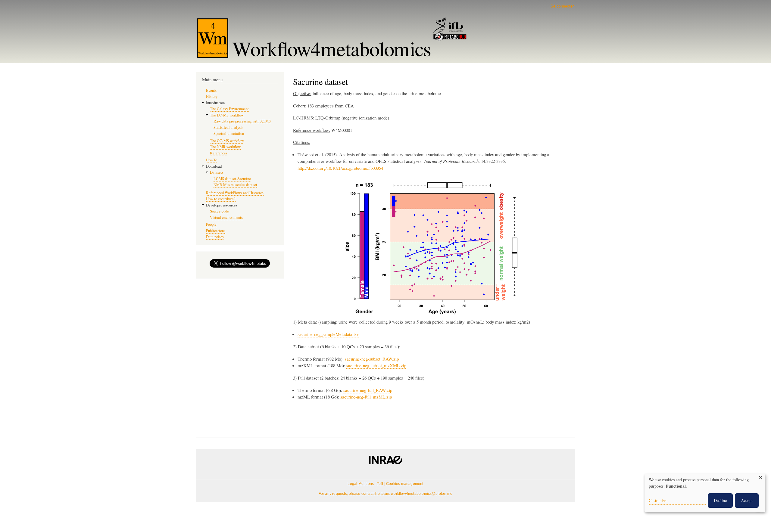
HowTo (211, 160)
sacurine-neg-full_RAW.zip (367, 390)
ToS (380, 484)
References (218, 153)
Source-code (219, 211)
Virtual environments (226, 217)
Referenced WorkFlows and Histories (235, 192)
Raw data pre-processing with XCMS (242, 121)
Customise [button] (657, 500)
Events (211, 90)
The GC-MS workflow (227, 140)
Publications (215, 230)
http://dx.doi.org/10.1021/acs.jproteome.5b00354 (340, 168)
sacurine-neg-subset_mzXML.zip (376, 365)
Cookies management (404, 484)
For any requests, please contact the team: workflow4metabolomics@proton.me (386, 494)
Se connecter (562, 6)
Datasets (216, 172)
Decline (720, 500)
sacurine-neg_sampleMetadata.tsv (328, 334)
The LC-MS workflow (227, 115)
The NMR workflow (225, 146)
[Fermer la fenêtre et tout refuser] (760, 477)
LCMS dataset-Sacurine (232, 178)
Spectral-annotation (229, 133)
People (211, 224)
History (211, 96)
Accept (747, 500)
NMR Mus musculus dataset (235, 184)
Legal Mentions (361, 484)
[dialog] (705, 492)
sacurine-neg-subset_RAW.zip (372, 359)
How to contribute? (221, 198)
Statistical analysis (228, 127)
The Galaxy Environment (229, 108)
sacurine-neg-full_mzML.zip (366, 397)
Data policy (215, 236)
